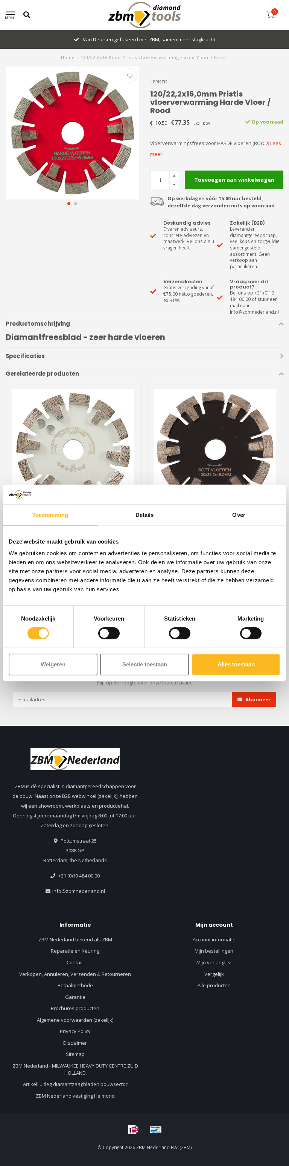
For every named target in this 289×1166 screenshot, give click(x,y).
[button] (68, 203)
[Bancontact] (155, 1129)
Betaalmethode (75, 985)
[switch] (109, 633)
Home (68, 57)
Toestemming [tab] (50, 514)
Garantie (75, 997)
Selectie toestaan (144, 664)
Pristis (160, 82)
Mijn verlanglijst (214, 962)
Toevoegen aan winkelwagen (234, 179)
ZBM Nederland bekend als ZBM (75, 939)
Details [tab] (144, 514)
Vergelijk (214, 974)
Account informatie (214, 939)
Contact (75, 962)
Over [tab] (238, 514)
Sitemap (75, 1054)
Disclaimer (75, 1042)
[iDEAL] (133, 1129)
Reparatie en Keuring (75, 950)
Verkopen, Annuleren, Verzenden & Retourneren (75, 974)
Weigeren (53, 664)
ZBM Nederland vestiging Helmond (75, 1095)
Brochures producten (75, 1008)
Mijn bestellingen (214, 950)
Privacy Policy (75, 1031)
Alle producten (214, 985)
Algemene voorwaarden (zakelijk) (75, 1019)
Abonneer (257, 699)
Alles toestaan (236, 664)
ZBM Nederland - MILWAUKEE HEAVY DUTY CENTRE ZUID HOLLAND (75, 1069)
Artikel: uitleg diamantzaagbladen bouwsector (75, 1084)
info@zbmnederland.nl (78, 891)
